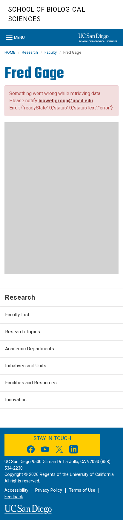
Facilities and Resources (31, 383)
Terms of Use (82, 490)
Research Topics (22, 332)
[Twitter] (59, 450)
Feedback (13, 496)
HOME (9, 52)
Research (30, 52)
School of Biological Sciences (46, 14)
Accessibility (16, 490)
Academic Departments (29, 349)
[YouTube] (45, 450)
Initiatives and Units (25, 366)
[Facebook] (30, 450)
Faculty (50, 52)
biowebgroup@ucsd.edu (66, 100)
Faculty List (17, 315)
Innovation (16, 400)
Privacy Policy (48, 490)
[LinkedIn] (73, 450)
